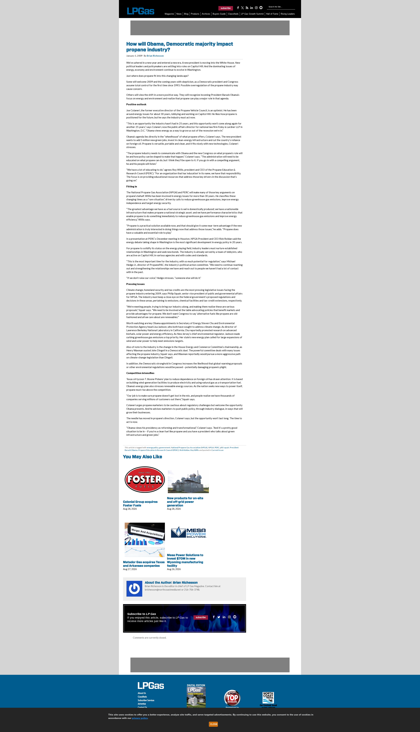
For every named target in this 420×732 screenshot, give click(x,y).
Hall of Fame (272, 14)
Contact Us (142, 707)
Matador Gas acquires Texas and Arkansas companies (144, 563)
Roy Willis (194, 450)
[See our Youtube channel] (261, 7)
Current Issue (217, 450)
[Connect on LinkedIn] (251, 7)
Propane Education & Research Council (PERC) (158, 450)
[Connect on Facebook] (238, 7)
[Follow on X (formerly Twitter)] (242, 7)
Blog (186, 14)
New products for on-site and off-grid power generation (185, 501)
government (164, 447)
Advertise (142, 703)
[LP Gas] (137, 11)
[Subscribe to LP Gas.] (226, 8)
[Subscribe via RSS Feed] (247, 7)
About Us (142, 693)
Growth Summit (252, 14)
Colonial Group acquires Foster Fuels (140, 503)
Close (214, 724)
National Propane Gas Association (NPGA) (189, 447)
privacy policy (139, 718)
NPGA (211, 447)
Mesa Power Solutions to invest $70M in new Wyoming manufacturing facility (185, 560)
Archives (206, 14)
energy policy (152, 447)
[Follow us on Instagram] (256, 7)
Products (195, 14)
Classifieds (233, 14)
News (179, 14)
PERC (217, 447)
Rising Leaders (288, 14)
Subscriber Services (146, 700)
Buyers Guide (219, 14)
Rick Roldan (185, 450)
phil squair (224, 447)
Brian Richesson (155, 55)
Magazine (169, 14)
